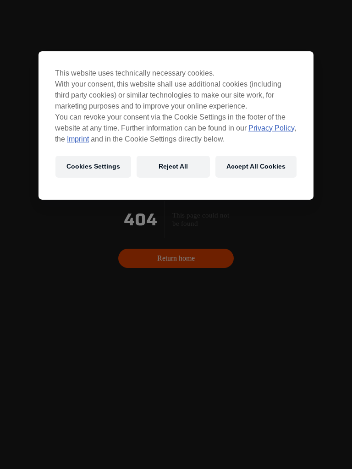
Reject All (173, 166)
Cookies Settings (93, 166)
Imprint (78, 138)
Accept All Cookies (256, 166)
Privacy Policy (271, 127)
